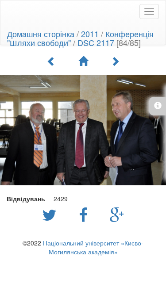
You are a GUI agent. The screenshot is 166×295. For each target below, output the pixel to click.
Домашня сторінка (40, 33)
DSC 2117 (95, 42)
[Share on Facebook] (85, 214)
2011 (90, 33)
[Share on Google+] (117, 214)
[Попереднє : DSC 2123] (51, 61)
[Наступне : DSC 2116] (115, 61)
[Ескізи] (83, 61)
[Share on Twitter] (51, 214)
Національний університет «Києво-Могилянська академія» (93, 247)
